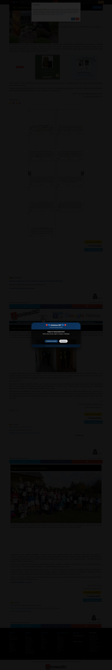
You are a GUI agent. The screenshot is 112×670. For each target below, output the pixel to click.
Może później (63, 341)
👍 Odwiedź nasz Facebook (51, 341)
